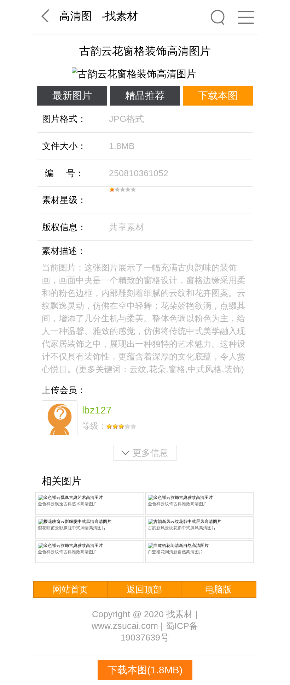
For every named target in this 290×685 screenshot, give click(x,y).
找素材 (121, 16)
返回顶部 (144, 589)
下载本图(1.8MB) (145, 670)
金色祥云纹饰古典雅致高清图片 (177, 503)
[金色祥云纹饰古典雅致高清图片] (199, 498)
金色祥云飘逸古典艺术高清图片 (67, 503)
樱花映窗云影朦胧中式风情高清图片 (72, 527)
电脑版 (218, 589)
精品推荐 (145, 95)
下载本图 (218, 95)
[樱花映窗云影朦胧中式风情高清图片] (89, 522)
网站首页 (70, 589)
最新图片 (72, 95)
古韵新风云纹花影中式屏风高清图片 (182, 527)
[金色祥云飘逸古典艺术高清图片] (89, 498)
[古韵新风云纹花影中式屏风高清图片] (199, 522)
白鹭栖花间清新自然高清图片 (175, 551)
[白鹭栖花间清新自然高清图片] (199, 546)
